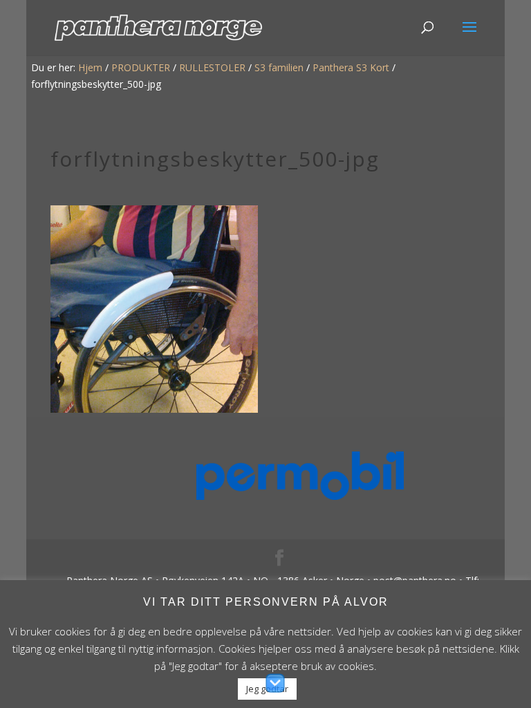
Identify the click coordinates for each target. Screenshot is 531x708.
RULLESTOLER (212, 67)
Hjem (90, 67)
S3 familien (279, 67)
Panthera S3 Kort (351, 67)
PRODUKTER (140, 67)
